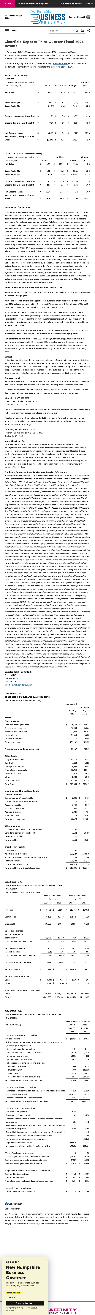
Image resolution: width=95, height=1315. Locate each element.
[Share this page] (88, 30)
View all (89, 3)
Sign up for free (25, 1303)
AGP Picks (7, 4)
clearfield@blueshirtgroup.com (18, 685)
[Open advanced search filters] (82, 30)
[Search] (77, 30)
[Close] (45, 1259)
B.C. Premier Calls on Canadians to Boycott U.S (27, 3)
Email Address (13, 1293)
